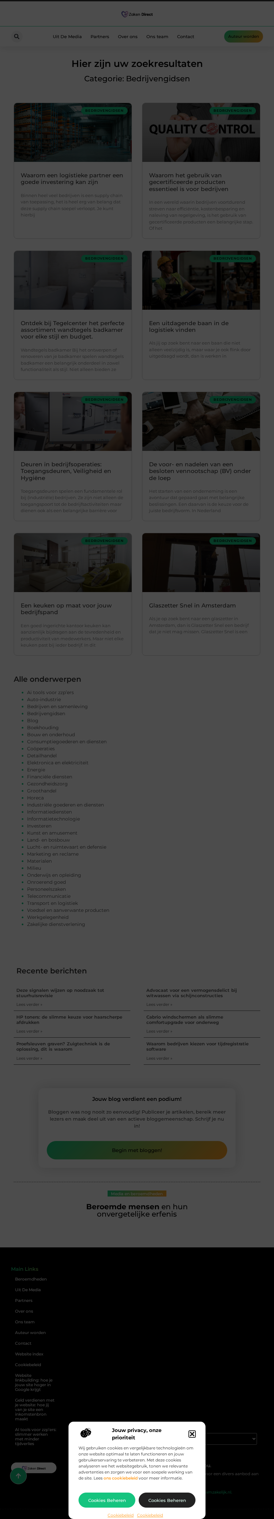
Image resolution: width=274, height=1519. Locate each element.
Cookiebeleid (121, 1515)
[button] (192, 1434)
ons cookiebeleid (121, 1478)
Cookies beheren (107, 1500)
